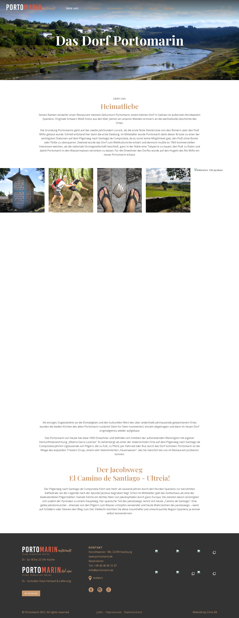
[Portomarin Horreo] (22, 190)
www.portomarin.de (101, 556)
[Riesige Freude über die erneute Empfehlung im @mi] (165, 559)
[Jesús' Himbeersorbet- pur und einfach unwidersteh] (186, 559)
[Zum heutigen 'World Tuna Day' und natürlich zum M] (186, 580)
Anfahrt (98, 578)
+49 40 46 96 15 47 (105, 565)
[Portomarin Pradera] (168, 190)
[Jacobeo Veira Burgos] (119, 190)
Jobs (100, 612)
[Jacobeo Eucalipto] (71, 190)
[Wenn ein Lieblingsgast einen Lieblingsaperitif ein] (165, 580)
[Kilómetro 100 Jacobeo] (216, 290)
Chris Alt (212, 612)
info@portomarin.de (101, 570)
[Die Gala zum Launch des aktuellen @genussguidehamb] (207, 580)
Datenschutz (133, 612)
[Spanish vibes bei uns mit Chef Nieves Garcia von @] (207, 559)
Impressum (114, 612)
